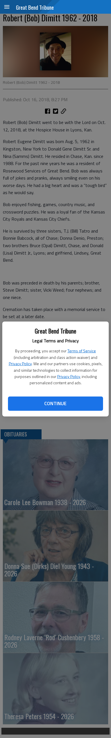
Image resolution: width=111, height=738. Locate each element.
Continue (55, 403)
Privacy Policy (20, 364)
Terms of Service (81, 351)
